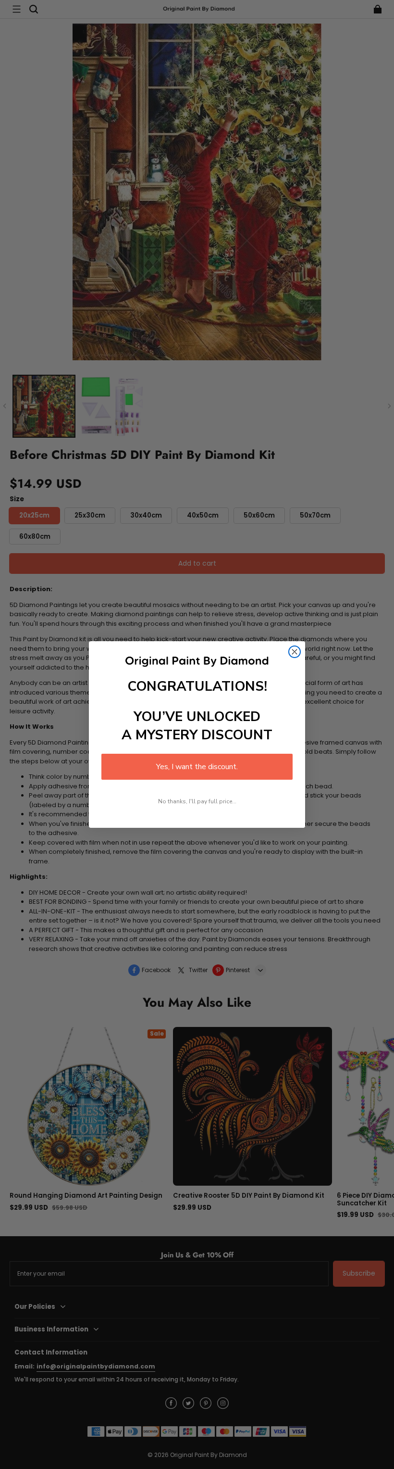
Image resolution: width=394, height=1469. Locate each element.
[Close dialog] (294, 652)
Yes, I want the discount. (197, 766)
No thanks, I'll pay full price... (197, 801)
